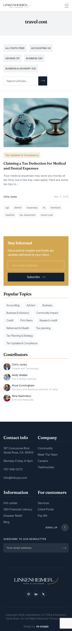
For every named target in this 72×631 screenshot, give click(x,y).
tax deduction (27, 214)
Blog (6, 522)
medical (9, 214)
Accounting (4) (41, 48)
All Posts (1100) (14, 48)
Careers (43, 461)
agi (7, 207)
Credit (9, 320)
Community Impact (47, 313)
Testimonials (46, 467)
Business (47, 305)
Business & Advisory (17, 313)
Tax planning (43, 328)
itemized (55, 207)
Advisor (30, 305)
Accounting (12, 305)
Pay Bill (42, 515)
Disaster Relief (12, 515)
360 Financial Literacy (17, 509)
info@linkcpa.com (15, 477)
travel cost (47, 214)
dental (17, 207)
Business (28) (34, 58)
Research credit (48, 320)
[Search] (42, 81)
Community (45, 448)
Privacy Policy (58, 618)
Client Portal (46, 509)
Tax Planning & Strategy (19, 335)
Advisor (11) (12, 58)
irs (44, 207)
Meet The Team (48, 454)
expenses (32, 207)
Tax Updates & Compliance (22, 155)
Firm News (26, 320)
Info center (10, 503)
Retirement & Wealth (17, 328)
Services (43, 503)
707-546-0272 (13, 469)
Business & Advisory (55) (20, 68)
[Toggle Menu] (67, 6)
